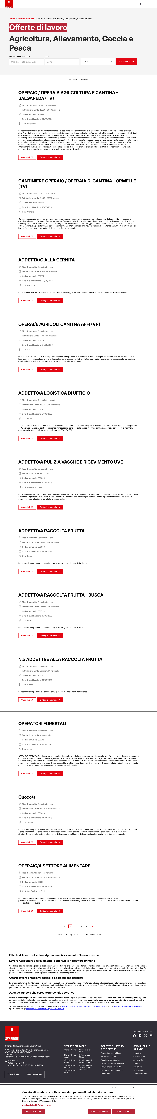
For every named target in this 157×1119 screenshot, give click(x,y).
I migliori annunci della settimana (85, 1061)
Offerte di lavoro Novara (70, 1061)
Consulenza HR (139, 1056)
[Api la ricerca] (142, 4)
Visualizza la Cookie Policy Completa (36, 1105)
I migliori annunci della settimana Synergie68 (85, 1067)
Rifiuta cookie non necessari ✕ (123, 1088)
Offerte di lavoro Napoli (70, 1056)
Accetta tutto (123, 1112)
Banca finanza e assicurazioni (112, 1070)
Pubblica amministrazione (110, 1060)
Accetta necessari (99, 1112)
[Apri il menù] (149, 4)
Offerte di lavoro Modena (85, 1051)
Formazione (105, 1074)
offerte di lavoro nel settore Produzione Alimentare (83, 1006)
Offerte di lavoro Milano (85, 1056)
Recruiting (137, 1053)
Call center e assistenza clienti (112, 1063)
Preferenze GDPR (33, 1112)
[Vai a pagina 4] (98, 926)
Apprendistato (138, 1060)
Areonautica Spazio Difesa (111, 1053)
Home (13, 18)
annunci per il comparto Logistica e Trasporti (45, 1009)
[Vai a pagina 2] (92, 926)
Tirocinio (136, 1063)
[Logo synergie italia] (9, 4)
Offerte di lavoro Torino (70, 1051)
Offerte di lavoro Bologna (70, 1066)
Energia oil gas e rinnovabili (111, 1067)
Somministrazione (140, 1074)
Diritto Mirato (138, 1070)
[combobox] (97, 61)
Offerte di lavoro (26, 18)
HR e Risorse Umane (108, 1056)
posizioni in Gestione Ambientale (127, 1006)
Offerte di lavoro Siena (70, 1071)
